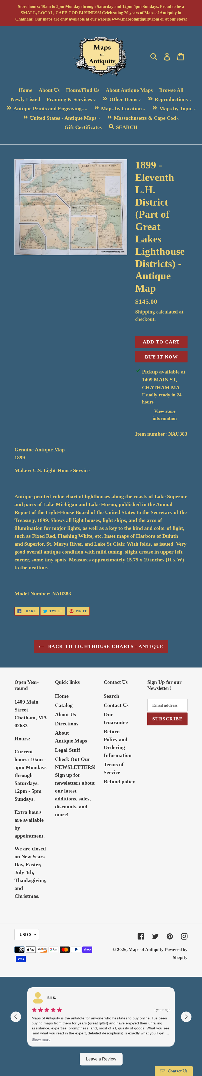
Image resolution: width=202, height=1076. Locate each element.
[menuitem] (26, 89)
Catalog (64, 705)
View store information (165, 415)
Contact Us (116, 705)
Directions (66, 723)
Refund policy (119, 781)
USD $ (25, 934)
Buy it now (161, 357)
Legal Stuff (67, 750)
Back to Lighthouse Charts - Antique (105, 646)
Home (62, 696)
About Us (65, 714)
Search (111, 696)
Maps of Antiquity (146, 949)
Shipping (145, 312)
